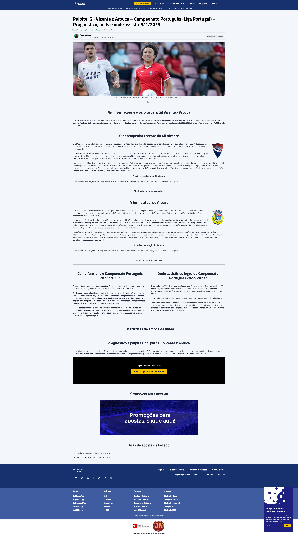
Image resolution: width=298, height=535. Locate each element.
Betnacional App (79, 503)
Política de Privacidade (198, 470)
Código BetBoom (171, 496)
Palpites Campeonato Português (92, 30)
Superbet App (78, 499)
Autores (210, 474)
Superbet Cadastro (141, 499)
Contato (221, 474)
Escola (214, 3)
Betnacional (108, 503)
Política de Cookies (176, 470)
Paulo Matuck (85, 35)
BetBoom (107, 496)
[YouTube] (88, 478)
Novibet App (78, 506)
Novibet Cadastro (141, 506)
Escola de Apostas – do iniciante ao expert (93, 453)
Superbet (107, 499)
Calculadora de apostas (198, 3)
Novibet (106, 506)
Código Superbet (171, 499)
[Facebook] (105, 478)
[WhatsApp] (76, 478)
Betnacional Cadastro (142, 503)
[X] (111, 478)
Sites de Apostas (77, 30)
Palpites (161, 470)
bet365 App (78, 510)
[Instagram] (82, 478)
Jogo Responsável (182, 474)
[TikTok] (93, 478)
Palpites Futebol (142, 3)
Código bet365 (170, 510)
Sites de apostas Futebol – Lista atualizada (93, 457)
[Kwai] (99, 478)
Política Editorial (218, 470)
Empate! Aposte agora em (149, 371)
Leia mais (269, 525)
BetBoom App (78, 496)
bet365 (106, 510)
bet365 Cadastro (140, 510)
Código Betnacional (172, 503)
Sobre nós (198, 474)
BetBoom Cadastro (141, 496)
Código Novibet (170, 506)
